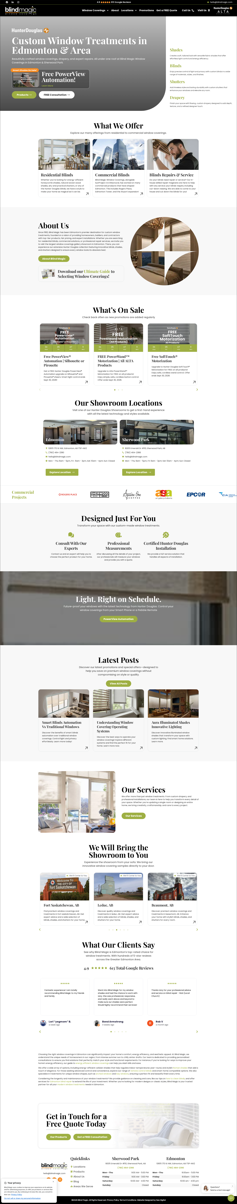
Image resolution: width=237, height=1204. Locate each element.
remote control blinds (141, 1070)
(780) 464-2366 (125, 1167)
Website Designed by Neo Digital (151, 1200)
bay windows (122, 1073)
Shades (176, 49)
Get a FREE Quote (166, 10)
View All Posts (118, 683)
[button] (114, 389)
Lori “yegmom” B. (60, 1021)
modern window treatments (71, 1084)
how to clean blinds (175, 1078)
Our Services (134, 816)
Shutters (177, 81)
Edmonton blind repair (61, 1081)
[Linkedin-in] (12, 2)
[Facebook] (7, 2)
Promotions (146, 10)
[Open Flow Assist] (231, 1198)
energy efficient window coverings (92, 1063)
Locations (127, 10)
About (115, 10)
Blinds (175, 65)
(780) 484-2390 (175, 1167)
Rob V (159, 1021)
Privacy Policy (113, 1200)
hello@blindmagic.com (54, 1173)
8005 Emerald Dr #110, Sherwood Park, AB (126, 1163)
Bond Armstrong (112, 1021)
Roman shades (180, 1067)
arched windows (104, 1073)
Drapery (177, 97)
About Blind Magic (54, 258)
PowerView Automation (119, 619)
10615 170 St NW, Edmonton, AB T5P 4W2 (176, 1163)
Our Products (58, 1137)
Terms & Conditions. (128, 1200)
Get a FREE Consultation (92, 1137)
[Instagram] (18, 2)
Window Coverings (93, 10)
